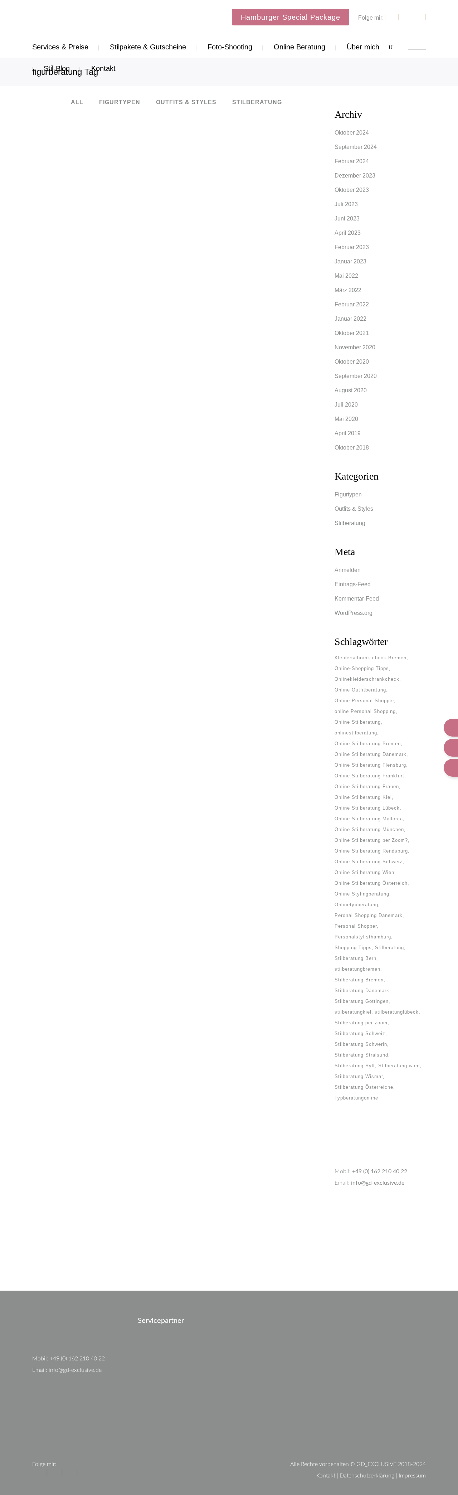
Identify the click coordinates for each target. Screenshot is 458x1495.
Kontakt (325, 1476)
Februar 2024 (352, 161)
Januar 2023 (350, 261)
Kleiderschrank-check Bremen (370, 657)
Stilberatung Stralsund (361, 1055)
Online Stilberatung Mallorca (369, 818)
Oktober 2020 (352, 362)
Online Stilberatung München (369, 829)
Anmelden (348, 570)
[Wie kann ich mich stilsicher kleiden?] (101, 171)
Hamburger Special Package (290, 17)
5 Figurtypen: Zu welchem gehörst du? (239, 1011)
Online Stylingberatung (362, 894)
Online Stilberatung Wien (364, 872)
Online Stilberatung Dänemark (370, 754)
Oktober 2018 (352, 448)
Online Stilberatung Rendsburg (371, 851)
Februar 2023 (352, 247)
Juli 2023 (346, 204)
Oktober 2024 (352, 133)
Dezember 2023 (355, 176)
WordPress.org (353, 613)
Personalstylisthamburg (363, 937)
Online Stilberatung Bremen (368, 743)
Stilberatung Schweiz (360, 1033)
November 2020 (355, 347)
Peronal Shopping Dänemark (369, 915)
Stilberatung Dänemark (362, 990)
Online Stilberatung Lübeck (367, 808)
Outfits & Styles (354, 509)
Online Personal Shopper (364, 700)
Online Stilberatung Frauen (367, 786)
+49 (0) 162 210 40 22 (379, 1171)
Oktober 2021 (352, 333)
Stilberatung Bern (355, 958)
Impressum (412, 1476)
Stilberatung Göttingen (362, 1001)
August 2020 (351, 390)
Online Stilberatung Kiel (363, 797)
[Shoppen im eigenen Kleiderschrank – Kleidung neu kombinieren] (101, 896)
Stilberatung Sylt (355, 1065)
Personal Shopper (356, 926)
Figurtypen (348, 494)
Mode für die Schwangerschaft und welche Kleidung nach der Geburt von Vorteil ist (240, 723)
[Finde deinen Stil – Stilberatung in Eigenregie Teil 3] (239, 171)
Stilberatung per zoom (361, 1022)
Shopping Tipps (353, 947)
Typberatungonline (356, 1098)
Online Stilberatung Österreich (371, 883)
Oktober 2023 (352, 190)
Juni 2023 (347, 218)
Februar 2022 (352, 304)
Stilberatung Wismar (359, 1076)
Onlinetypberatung (356, 904)
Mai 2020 (346, 419)
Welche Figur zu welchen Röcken (101, 725)
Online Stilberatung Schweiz (369, 861)
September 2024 (356, 147)
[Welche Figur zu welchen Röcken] (101, 656)
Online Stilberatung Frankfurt (369, 775)
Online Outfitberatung (360, 690)
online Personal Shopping (365, 711)
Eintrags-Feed (353, 584)
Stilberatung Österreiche (364, 1087)
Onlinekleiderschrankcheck (367, 679)
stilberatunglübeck (397, 1012)
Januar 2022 (350, 319)
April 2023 (348, 233)
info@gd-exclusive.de (377, 1183)
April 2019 (348, 433)
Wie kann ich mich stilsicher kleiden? (101, 234)
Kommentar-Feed (357, 599)
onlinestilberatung (356, 733)
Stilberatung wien (399, 1065)
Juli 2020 (346, 405)
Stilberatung (350, 523)
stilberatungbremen (357, 969)
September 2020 (356, 376)
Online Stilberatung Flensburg (370, 765)
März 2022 (348, 290)
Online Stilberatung (358, 722)
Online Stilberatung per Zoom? (371, 840)
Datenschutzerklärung (367, 1476)
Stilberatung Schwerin (361, 1044)
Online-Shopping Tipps (362, 668)
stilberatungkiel (353, 1012)
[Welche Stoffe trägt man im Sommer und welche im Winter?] (239, 405)
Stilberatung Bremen (359, 979)
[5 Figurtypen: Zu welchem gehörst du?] (239, 927)
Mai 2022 (346, 276)
